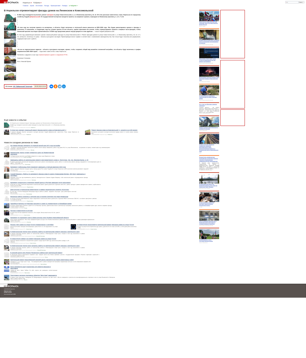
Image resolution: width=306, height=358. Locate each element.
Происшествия (55, 5)
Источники (39, 5)
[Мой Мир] (64, 86)
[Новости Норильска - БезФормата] (9, 2)
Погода (46, 5)
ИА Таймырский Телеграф (22, 86)
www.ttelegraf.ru (10, 81)
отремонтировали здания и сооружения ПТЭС (53, 55)
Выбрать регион (8, 292)
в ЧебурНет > (73, 5)
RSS (15, 294)
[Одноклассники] (55, 86)
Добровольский (35, 17)
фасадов (50, 15)
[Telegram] (60, 86)
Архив (32, 5)
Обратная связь (7, 291)
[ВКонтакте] (51, 86)
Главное (25, 5)
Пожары (64, 5)
